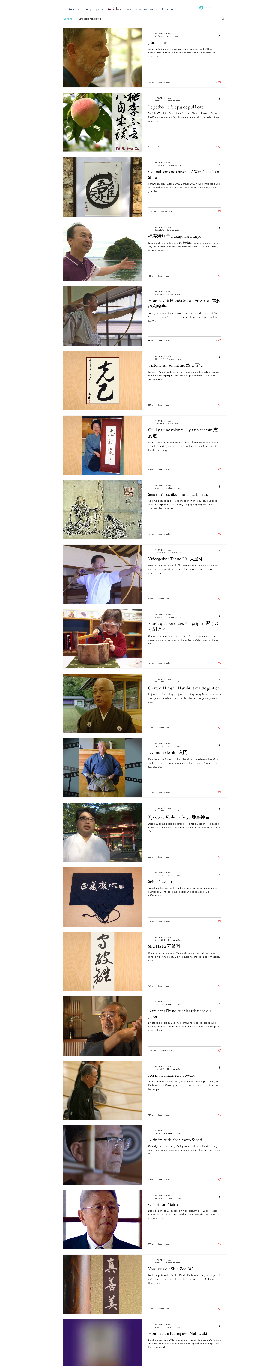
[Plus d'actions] (221, 35)
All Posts (67, 18)
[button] (222, 19)
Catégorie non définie (89, 18)
